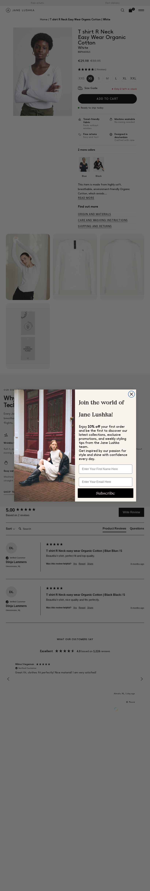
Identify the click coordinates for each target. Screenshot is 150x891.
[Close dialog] (131, 394)
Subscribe (105, 493)
